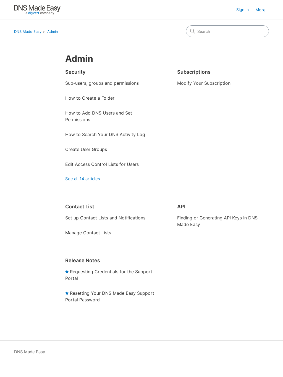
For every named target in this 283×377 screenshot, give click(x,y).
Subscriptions (194, 72)
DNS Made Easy (27, 31)
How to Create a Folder (89, 98)
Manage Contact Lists (88, 232)
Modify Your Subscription (203, 83)
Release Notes (82, 260)
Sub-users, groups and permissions (102, 83)
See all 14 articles (82, 178)
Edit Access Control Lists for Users (102, 164)
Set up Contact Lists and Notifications (105, 218)
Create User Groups (86, 149)
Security (75, 72)
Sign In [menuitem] (242, 9)
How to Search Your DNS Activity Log (105, 134)
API (181, 206)
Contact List (79, 206)
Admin (52, 31)
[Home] (37, 10)
